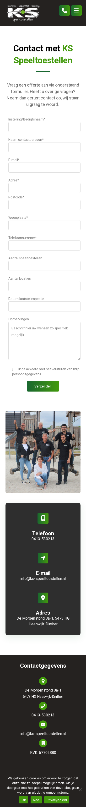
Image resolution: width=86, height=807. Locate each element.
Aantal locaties (19, 278)
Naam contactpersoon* (26, 140)
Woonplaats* (18, 217)
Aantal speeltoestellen (25, 258)
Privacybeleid (57, 800)
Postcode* (16, 197)
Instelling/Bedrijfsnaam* (26, 119)
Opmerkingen (18, 319)
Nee (36, 800)
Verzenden (43, 386)
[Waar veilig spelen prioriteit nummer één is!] (23, 13)
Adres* (13, 180)
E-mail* (14, 160)
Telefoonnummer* (22, 238)
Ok (24, 800)
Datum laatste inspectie (26, 299)
